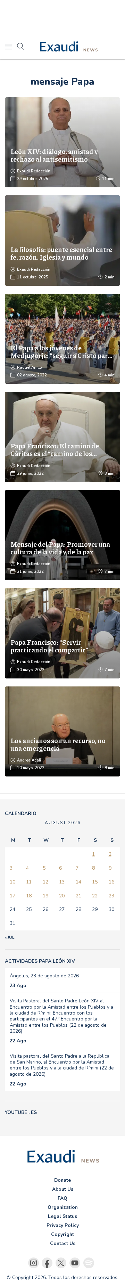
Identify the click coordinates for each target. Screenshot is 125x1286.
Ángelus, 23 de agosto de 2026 (44, 975)
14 (78, 882)
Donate (62, 1180)
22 (95, 896)
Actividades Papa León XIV (40, 961)
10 (12, 882)
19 (45, 896)
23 (111, 896)
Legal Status (62, 1216)
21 (78, 896)
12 (45, 882)
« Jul (9, 937)
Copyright (62, 1234)
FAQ (62, 1198)
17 (12, 896)
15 (95, 882)
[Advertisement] (62, 17)
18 (29, 896)
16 (111, 882)
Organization (63, 1207)
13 (62, 882)
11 (29, 882)
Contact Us (62, 1243)
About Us (62, 1189)
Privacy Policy (63, 1225)
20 (62, 896)
